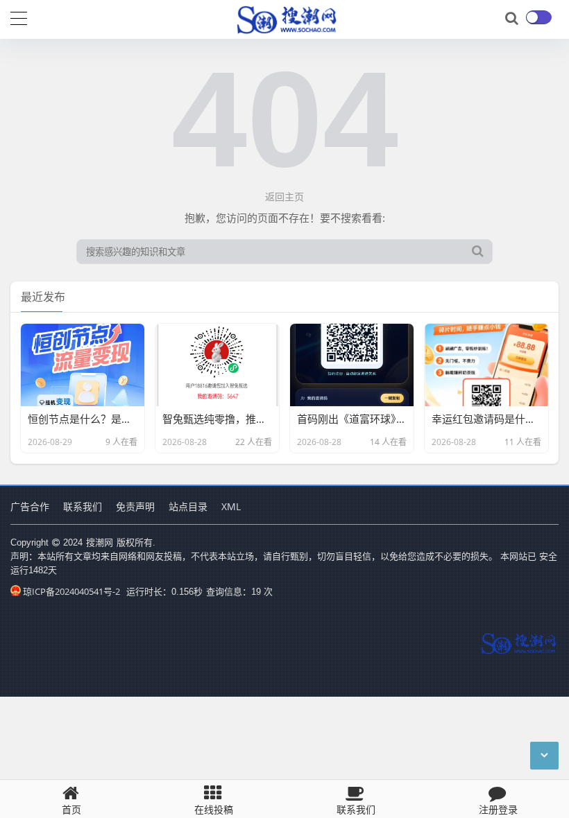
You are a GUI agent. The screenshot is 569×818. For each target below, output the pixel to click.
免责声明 (135, 506)
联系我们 (82, 506)
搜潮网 (99, 542)
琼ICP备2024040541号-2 (71, 591)
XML (231, 506)
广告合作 (29, 506)
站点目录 (188, 506)
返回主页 (284, 196)
